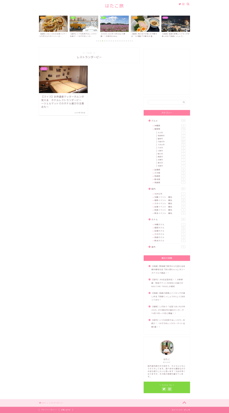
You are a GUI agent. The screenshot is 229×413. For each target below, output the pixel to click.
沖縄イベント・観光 (169, 197)
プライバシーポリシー (49, 410)
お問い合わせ (66, 410)
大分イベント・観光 (169, 203)
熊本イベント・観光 (169, 213)
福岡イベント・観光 (169, 200)
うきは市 (171, 144)
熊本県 (169, 179)
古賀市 (171, 160)
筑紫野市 (171, 135)
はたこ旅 (114, 5)
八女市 (171, 148)
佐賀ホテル (169, 231)
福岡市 (171, 139)
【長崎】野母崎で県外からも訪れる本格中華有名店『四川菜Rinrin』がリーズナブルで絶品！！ (168, 269)
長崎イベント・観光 (169, 210)
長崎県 (169, 176)
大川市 (171, 132)
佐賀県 (169, 169)
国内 (167, 189)
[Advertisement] (167, 73)
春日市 (171, 163)
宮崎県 (169, 182)
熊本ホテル (169, 240)
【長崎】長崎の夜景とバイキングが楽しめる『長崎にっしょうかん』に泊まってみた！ (168, 296)
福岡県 (169, 129)
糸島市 (171, 166)
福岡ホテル (169, 227)
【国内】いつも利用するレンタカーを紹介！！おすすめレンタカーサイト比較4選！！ (168, 323)
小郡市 (171, 151)
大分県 (169, 173)
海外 (167, 247)
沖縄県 (169, 125)
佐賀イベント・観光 (169, 206)
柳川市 (171, 154)
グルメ (168, 120)
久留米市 (171, 141)
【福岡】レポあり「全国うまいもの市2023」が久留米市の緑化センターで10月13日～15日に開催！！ (168, 310)
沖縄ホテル (169, 224)
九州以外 (169, 193)
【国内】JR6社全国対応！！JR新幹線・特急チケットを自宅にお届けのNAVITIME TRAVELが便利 (167, 283)
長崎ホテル (169, 237)
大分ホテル (169, 234)
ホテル (167, 219)
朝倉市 (171, 157)
